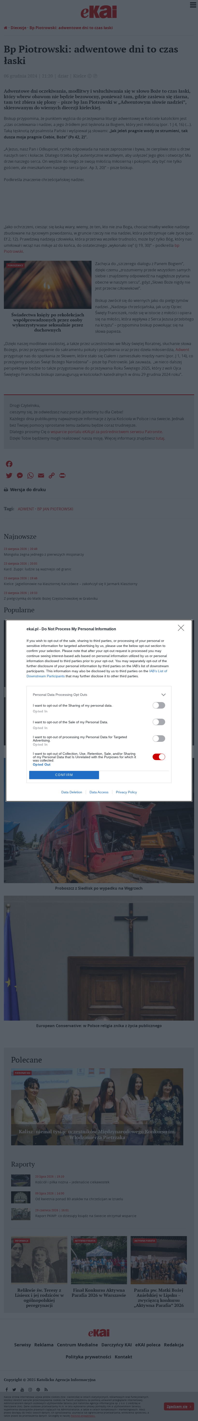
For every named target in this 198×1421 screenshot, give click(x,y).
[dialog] (99, 710)
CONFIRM (64, 775)
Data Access (99, 792)
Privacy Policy (126, 792)
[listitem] (99, 694)
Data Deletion (71, 792)
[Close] (182, 629)
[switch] (159, 705)
